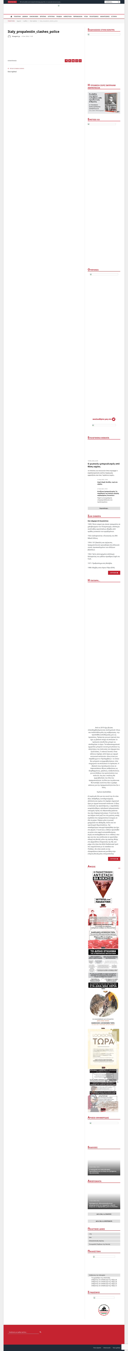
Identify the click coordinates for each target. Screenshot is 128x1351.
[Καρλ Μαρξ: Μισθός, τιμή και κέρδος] (92, 482)
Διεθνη (25, 16)
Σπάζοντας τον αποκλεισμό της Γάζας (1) (104, 1286)
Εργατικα (43, 16)
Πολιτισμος (93, 16)
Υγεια (86, 16)
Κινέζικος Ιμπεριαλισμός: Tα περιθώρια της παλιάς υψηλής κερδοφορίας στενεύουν (108, 496)
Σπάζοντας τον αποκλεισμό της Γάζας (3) (104, 1282)
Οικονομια (34, 16)
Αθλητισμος (105, 16)
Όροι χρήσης (116, 1348)
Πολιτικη (17, 16)
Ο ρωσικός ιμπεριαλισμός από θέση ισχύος (104, 465)
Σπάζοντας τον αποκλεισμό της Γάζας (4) (104, 1280)
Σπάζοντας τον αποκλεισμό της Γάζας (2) (104, 1284)
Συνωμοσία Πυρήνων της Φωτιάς (99, 1244)
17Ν (90, 1234)
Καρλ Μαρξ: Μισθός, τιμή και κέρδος (107, 483)
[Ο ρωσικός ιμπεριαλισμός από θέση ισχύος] (104, 450)
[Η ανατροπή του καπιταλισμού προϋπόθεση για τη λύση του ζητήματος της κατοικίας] (104, 1163)
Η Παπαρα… (94, 580)
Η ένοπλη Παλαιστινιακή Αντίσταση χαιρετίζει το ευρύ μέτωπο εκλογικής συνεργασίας (41, 2)
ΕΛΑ (90, 1237)
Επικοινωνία (106, 1348)
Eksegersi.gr (16, 36)
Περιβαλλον (77, 16)
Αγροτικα (51, 16)
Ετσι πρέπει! (12, 72)
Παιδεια (59, 16)
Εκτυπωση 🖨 (114, 573)
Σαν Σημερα (94, 516)
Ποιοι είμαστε (97, 1348)
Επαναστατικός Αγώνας (96, 1241)
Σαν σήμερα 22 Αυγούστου (98, 521)
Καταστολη (68, 16)
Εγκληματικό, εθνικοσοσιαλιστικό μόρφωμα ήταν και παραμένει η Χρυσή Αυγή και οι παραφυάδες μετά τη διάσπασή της (103, 1205)
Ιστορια (114, 16)
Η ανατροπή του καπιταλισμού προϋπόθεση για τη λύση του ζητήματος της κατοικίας (102, 1171)
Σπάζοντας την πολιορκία (97, 1275)
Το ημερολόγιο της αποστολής (100, 1278)
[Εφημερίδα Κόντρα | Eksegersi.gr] (64, 9)
